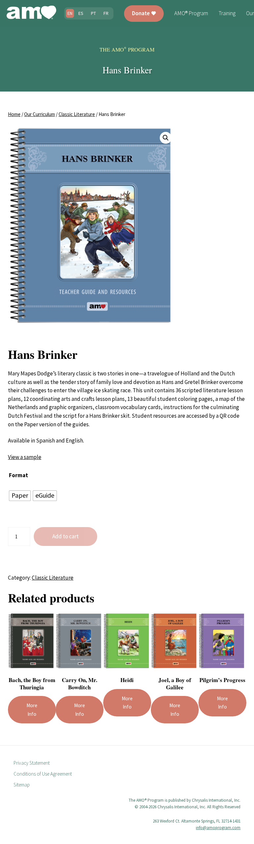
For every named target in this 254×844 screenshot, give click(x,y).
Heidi (127, 679)
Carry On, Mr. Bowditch (79, 683)
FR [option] (106, 13)
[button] (166, 138)
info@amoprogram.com (218, 827)
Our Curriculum (39, 114)
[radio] (19, 496)
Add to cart (65, 536)
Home (14, 114)
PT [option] (93, 13)
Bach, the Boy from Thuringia (32, 683)
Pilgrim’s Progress (222, 679)
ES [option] (80, 13)
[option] (81, 13)
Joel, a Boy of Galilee (174, 683)
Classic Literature (77, 114)
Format (18, 475)
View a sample (24, 457)
